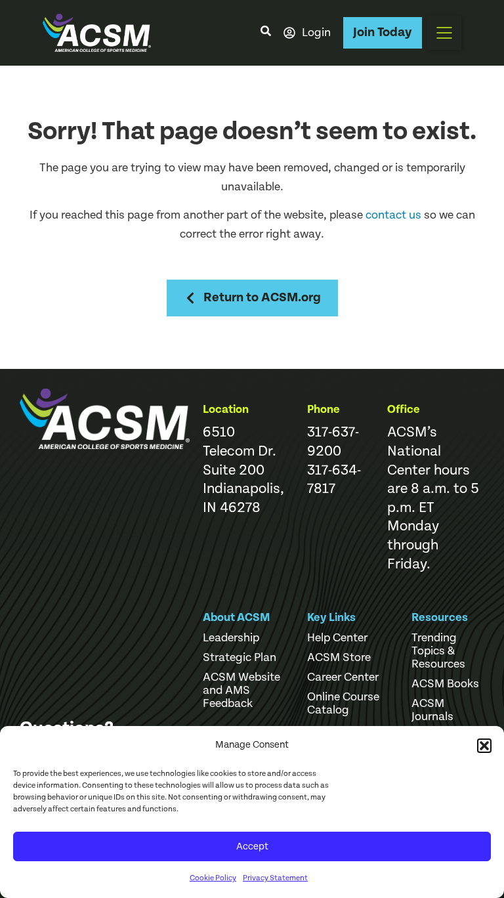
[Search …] (265, 32)
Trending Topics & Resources (438, 651)
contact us (393, 215)
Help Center (337, 638)
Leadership (231, 638)
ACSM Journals (432, 710)
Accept (252, 846)
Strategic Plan (239, 657)
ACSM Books (445, 684)
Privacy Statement (275, 878)
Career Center (343, 677)
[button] (484, 745)
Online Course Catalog (343, 704)
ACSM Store (339, 657)
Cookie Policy (213, 878)
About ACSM (236, 617)
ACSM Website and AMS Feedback (241, 690)
